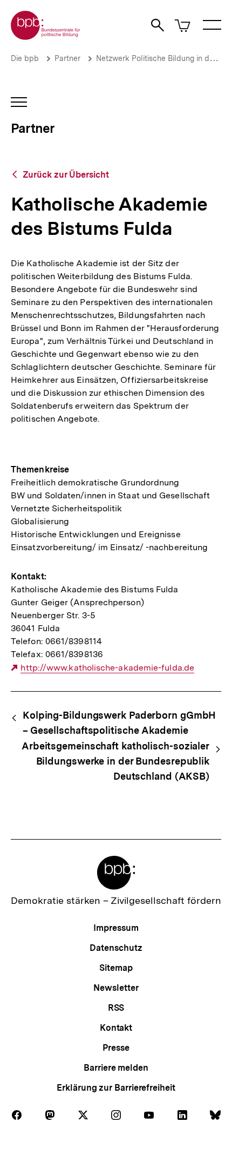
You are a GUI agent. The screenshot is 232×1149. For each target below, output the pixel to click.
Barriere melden (116, 1068)
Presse (116, 1048)
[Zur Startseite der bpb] (46, 36)
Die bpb (25, 58)
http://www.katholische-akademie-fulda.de (107, 668)
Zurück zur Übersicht (66, 175)
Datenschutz (116, 948)
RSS (116, 1008)
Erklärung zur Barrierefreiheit (116, 1088)
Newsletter (115, 988)
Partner (67, 58)
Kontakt (116, 1028)
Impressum (115, 928)
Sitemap (115, 968)
